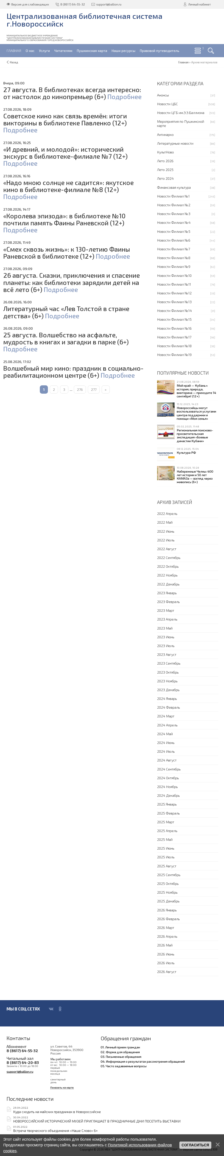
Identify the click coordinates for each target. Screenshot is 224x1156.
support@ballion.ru (20, 1071)
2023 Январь (167, 593)
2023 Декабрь (168, 690)
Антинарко (165, 134)
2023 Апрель (167, 619)
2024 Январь (167, 698)
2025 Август (166, 866)
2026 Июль (166, 963)
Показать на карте (62, 1087)
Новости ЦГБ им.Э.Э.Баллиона (180, 112)
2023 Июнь (165, 637)
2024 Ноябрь (167, 786)
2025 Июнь (165, 848)
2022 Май (165, 522)
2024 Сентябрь (169, 769)
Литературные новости (175, 143)
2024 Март (165, 716)
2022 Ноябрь (167, 575)
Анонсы (163, 95)
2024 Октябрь (168, 778)
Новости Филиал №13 (174, 302)
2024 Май (165, 734)
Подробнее (124, 96)
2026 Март (165, 927)
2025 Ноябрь (167, 892)
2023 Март (165, 610)
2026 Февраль (168, 919)
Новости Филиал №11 (174, 284)
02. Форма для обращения (120, 1052)
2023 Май (165, 628)
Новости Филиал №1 (173, 196)
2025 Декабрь (168, 901)
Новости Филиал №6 (173, 240)
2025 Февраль (168, 813)
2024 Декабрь (168, 795)
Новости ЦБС (167, 104)
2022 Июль (166, 540)
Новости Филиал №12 (174, 293)
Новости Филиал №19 (174, 354)
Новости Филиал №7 (173, 249)
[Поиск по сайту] (210, 50)
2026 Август (166, 971)
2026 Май (165, 945)
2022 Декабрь (168, 584)
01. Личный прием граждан (120, 1047)
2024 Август (167, 760)
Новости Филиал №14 (174, 310)
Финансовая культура (174, 187)
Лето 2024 (165, 178)
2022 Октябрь (168, 566)
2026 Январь (167, 910)
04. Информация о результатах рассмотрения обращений (143, 1061)
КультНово (165, 152)
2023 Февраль (168, 601)
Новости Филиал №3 (173, 214)
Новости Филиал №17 (174, 337)
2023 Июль (166, 646)
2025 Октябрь (168, 883)
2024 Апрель (167, 725)
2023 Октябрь (168, 672)
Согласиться (195, 1145)
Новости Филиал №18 (174, 346)
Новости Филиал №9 (173, 266)
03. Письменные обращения (121, 1056)
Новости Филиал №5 (173, 231)
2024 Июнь (166, 742)
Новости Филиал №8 (173, 258)
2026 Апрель (167, 936)
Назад (14, 62)
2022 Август (166, 549)
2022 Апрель (167, 513)
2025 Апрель (167, 831)
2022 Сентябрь (168, 557)
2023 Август (166, 654)
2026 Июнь (165, 954)
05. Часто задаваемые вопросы (124, 1066)
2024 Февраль (168, 707)
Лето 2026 (165, 161)
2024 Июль (166, 751)
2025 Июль (166, 857)
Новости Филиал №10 (174, 275)
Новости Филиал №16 (174, 328)
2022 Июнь (165, 531)
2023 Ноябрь (167, 681)
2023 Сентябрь (168, 663)
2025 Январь (167, 804)
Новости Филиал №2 (173, 205)
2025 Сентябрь (168, 875)
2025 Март (165, 822)
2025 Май (165, 839)
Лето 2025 (165, 169)
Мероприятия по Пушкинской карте (180, 123)
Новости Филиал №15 (174, 319)
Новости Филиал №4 (174, 222)
